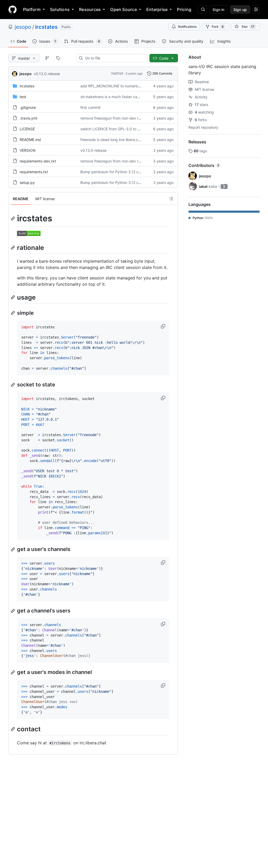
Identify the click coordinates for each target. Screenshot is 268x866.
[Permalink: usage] (13, 297)
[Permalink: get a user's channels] (13, 549)
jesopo (23, 27)
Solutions (60, 9)
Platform (32, 9)
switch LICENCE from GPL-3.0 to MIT (112, 129)
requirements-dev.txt (38, 161)
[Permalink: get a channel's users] (13, 611)
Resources (90, 9)
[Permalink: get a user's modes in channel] (13, 672)
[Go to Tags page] (58, 58)
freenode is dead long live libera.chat (112, 139)
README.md (30, 139)
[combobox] (114, 58)
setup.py (27, 182)
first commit (90, 107)
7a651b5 (117, 73)
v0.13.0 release (47, 73)
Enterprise (157, 9)
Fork (218, 27)
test (23, 96)
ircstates (46, 27)
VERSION (28, 150)
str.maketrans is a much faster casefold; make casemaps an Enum (136, 96)
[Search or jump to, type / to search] (202, 9)
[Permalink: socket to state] (13, 385)
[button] (163, 326)
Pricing (184, 9)
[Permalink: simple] (13, 313)
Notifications (187, 27)
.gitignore (28, 107)
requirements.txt (34, 172)
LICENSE (27, 129)
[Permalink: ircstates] (13, 218)
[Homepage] (12, 9)
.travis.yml (28, 118)
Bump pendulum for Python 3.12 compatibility (119, 172)
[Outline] (171, 198)
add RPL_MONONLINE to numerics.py (113, 86)
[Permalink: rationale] (13, 247)
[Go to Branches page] (47, 58)
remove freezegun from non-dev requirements (120, 118)
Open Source (123, 9)
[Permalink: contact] (13, 729)
